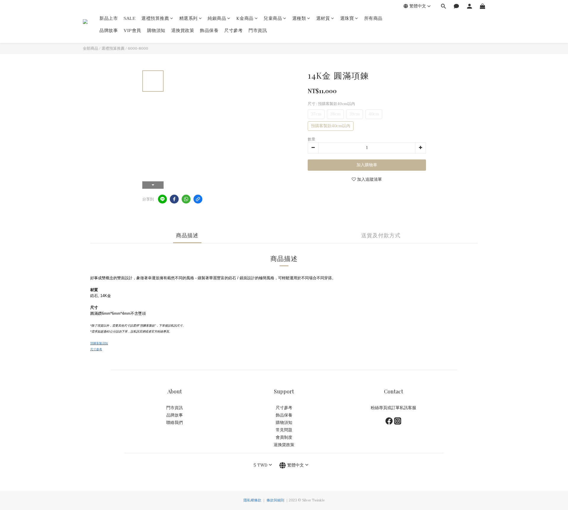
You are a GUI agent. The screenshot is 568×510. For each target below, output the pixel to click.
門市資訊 (257, 31)
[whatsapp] (186, 199)
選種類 (299, 18)
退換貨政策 (182, 31)
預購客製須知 (99, 343)
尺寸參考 (233, 31)
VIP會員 (132, 31)
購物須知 (156, 31)
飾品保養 (209, 31)
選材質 (323, 18)
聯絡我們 (174, 422)
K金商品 (245, 18)
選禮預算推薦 (155, 18)
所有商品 (373, 18)
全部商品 (90, 48)
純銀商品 (217, 18)
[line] (162, 199)
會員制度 (284, 437)
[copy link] (197, 199)
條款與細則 (275, 500)
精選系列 (188, 18)
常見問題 (284, 430)
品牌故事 (108, 31)
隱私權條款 (252, 500)
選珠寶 (347, 18)
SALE (129, 18)
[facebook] (174, 199)
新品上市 (108, 18)
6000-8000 (138, 48)
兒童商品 (273, 18)
